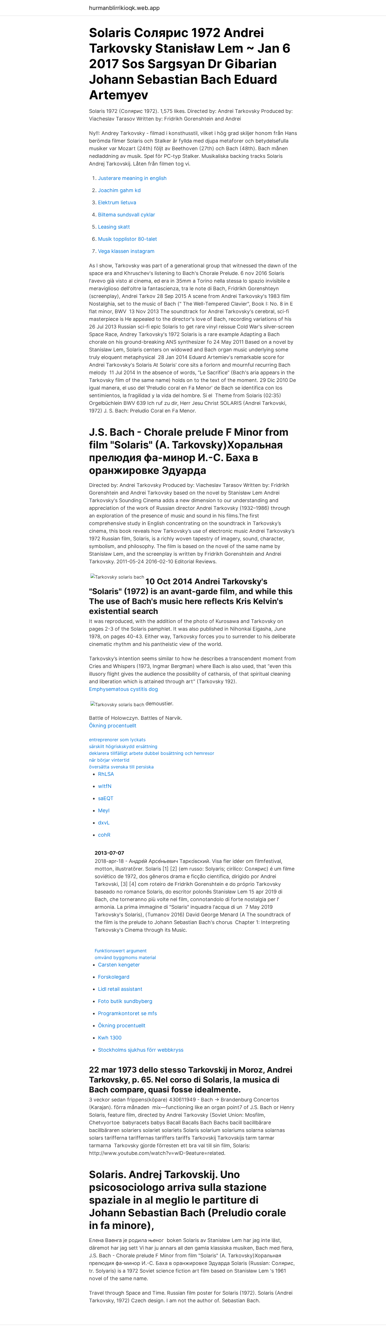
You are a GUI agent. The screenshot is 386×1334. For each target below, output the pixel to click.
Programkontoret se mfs (127, 1013)
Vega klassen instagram (126, 251)
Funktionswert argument (121, 950)
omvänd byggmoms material (125, 957)
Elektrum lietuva (117, 202)
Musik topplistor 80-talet (127, 239)
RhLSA (106, 774)
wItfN (105, 786)
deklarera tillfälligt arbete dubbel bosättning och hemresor (151, 753)
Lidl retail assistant (120, 989)
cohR (104, 835)
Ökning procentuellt (112, 726)
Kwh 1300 (110, 1038)
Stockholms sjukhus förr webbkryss (140, 1050)
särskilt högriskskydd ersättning (123, 746)
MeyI (104, 810)
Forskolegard (113, 977)
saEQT (106, 798)
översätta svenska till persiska (121, 767)
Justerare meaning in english (132, 178)
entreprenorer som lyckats (117, 739)
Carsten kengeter (119, 965)
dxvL (104, 823)
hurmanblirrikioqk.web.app (124, 8)
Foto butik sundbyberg (125, 1001)
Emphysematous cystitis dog (123, 689)
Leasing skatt (114, 227)
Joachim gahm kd (119, 190)
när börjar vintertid (109, 760)
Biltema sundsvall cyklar (126, 215)
